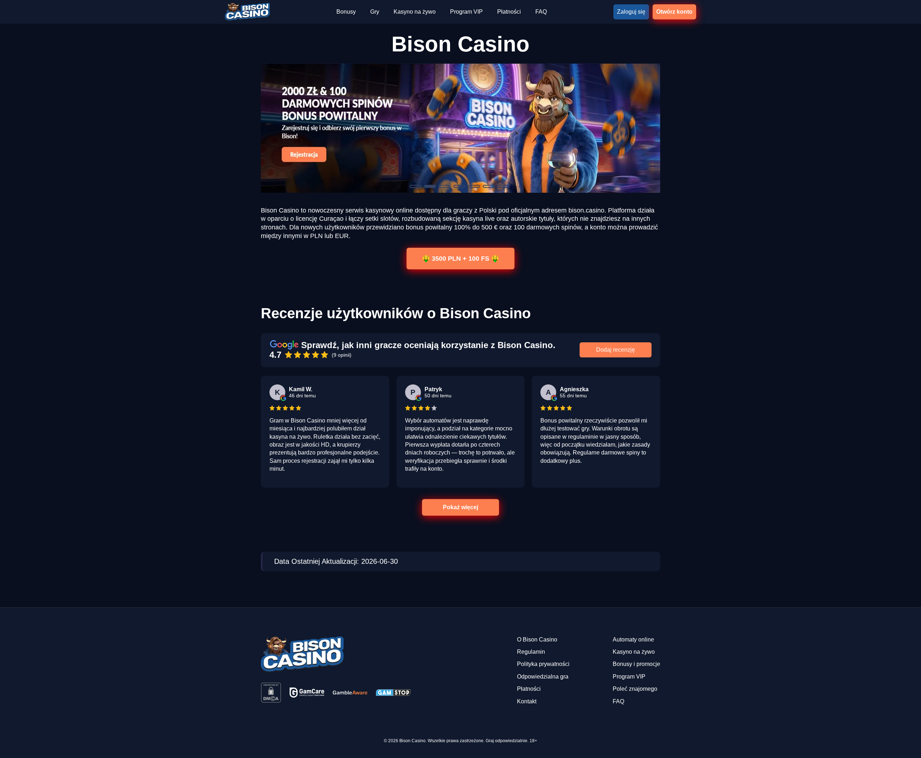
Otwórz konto (674, 12)
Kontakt (526, 701)
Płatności (509, 12)
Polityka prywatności (543, 664)
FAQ (541, 12)
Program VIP (466, 12)
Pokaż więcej (460, 507)
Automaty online (633, 639)
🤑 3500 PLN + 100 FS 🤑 (460, 258)
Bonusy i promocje (636, 664)
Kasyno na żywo (415, 12)
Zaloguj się (631, 12)
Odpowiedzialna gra (542, 676)
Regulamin (531, 652)
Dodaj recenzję (615, 350)
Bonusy (346, 12)
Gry (374, 12)
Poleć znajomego (635, 689)
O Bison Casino (537, 639)
